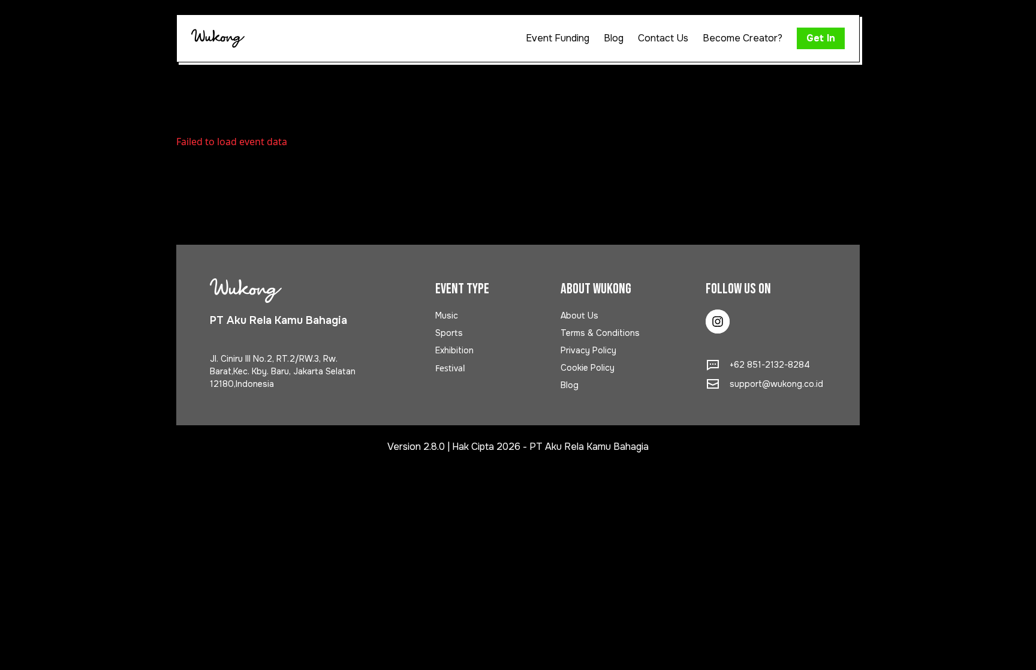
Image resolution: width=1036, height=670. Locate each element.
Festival (450, 368)
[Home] (218, 38)
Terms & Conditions (600, 333)
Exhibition (454, 350)
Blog (570, 385)
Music (446, 315)
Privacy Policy (588, 350)
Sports (449, 333)
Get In (820, 38)
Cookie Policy (588, 367)
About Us (579, 315)
